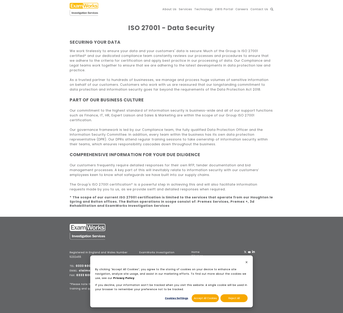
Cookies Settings (176, 298)
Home (196, 252)
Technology (203, 9)
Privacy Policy (124, 278)
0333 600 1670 (88, 275)
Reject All (234, 298)
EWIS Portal (224, 9)
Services (185, 9)
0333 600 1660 (87, 266)
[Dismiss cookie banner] (246, 262)
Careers (241, 9)
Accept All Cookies (205, 298)
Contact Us (259, 9)
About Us (169, 9)
